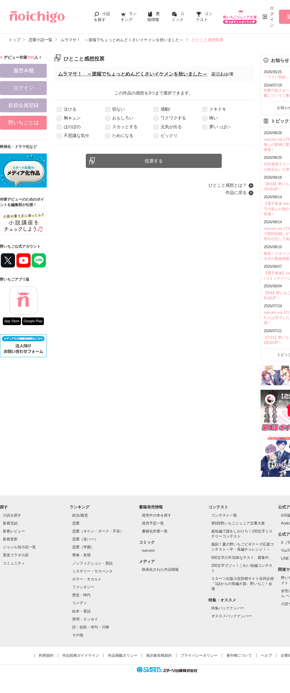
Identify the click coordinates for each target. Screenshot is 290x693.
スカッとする (125, 126)
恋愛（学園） (83, 547)
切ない (118, 109)
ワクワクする (173, 117)
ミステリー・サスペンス (92, 571)
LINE (285, 558)
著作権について (239, 655)
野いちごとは (23, 122)
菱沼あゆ (219, 73)
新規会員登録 (23, 105)
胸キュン (72, 117)
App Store (12, 321)
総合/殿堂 (80, 515)
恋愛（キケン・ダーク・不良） (98, 531)
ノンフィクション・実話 (92, 563)
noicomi (148, 550)
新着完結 (10, 523)
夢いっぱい (220, 126)
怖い (213, 117)
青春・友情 (81, 555)
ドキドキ (217, 109)
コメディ (79, 603)
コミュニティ (14, 563)
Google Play (33, 321)
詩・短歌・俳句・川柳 (90, 627)
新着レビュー (14, 531)
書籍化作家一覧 (155, 531)
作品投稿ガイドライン (80, 655)
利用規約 (46, 655)
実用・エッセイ (85, 619)
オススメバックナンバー (231, 616)
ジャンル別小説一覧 (19, 547)
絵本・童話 (81, 611)
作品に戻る (236, 192)
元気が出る (171, 126)
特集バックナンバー (227, 608)
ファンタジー (83, 587)
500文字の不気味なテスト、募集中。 (241, 557)
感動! (165, 109)
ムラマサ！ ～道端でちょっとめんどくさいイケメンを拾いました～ (132, 74)
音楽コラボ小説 (16, 555)
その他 (77, 635)
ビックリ (169, 135)
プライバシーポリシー (199, 655)
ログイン (272, 16)
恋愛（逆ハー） (85, 539)
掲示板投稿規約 (159, 655)
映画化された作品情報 (160, 569)
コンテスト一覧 (224, 515)
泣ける (70, 109)
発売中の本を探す (156, 515)
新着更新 (10, 539)
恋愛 (76, 523)
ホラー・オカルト (87, 579)
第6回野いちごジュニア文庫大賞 (238, 523)
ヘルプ (266, 655)
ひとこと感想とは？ (227, 185)
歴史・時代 (81, 595)
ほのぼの (72, 126)
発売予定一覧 (153, 523)
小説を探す (12, 515)
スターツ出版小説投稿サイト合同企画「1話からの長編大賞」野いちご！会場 (242, 583)
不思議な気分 (76, 135)
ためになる (122, 135)
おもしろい (122, 117)
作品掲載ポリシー (122, 655)
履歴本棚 (23, 70)
